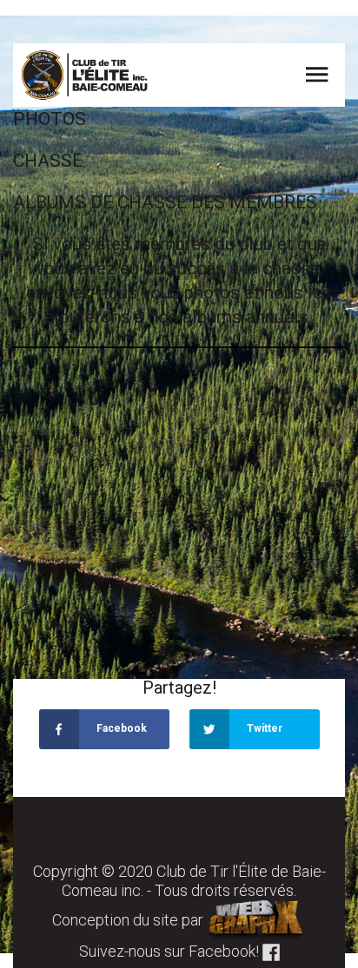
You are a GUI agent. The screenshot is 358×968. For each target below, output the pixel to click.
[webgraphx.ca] (257, 920)
